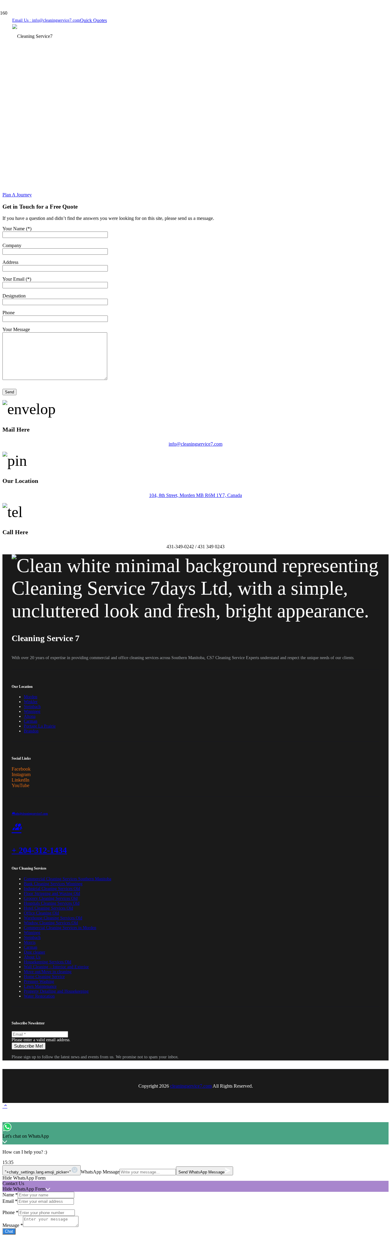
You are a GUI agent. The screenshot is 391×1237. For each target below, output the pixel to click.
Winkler (31, 701)
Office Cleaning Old (41, 913)
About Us (32, 957)
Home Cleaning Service (44, 976)
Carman (30, 721)
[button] (4, 1106)
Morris (29, 942)
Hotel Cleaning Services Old (48, 908)
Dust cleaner (34, 952)
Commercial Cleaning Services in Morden (60, 927)
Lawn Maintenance (40, 986)
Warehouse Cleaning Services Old (53, 918)
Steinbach (32, 706)
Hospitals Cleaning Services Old (51, 903)
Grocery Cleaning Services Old (51, 898)
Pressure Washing (39, 981)
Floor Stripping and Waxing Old (52, 893)
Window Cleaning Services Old (51, 923)
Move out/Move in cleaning (47, 971)
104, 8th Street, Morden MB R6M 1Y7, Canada (195, 495)
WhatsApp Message (100, 1171)
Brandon (31, 731)
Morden (30, 697)
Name (10, 1194)
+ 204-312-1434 (39, 850)
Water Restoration (39, 996)
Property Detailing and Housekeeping (56, 991)
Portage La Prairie (40, 726)
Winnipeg (32, 711)
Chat (9, 1231)
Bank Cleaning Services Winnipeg (53, 883)
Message (12, 1225)
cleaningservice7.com (191, 1086)
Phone (10, 1212)
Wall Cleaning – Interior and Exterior (56, 967)
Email (9, 1201)
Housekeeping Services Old (47, 962)
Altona (29, 716)
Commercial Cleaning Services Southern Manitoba (67, 879)
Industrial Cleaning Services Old (52, 888)
